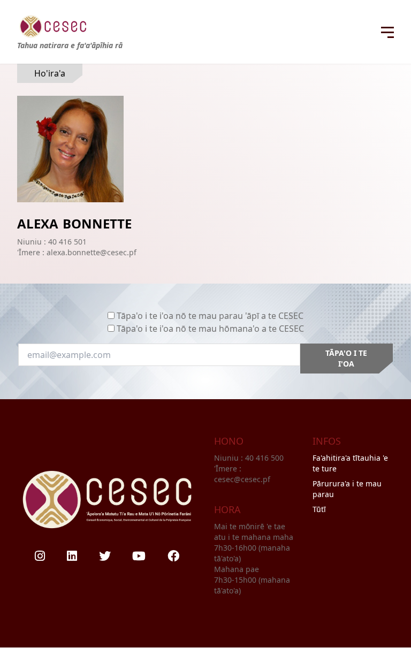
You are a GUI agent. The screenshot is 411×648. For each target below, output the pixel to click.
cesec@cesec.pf (242, 479)
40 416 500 (265, 458)
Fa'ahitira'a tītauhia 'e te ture (350, 463)
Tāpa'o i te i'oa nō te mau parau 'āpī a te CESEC (210, 316)
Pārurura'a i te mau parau (347, 488)
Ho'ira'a (49, 73)
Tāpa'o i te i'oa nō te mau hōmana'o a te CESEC (210, 328)
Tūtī (319, 509)
